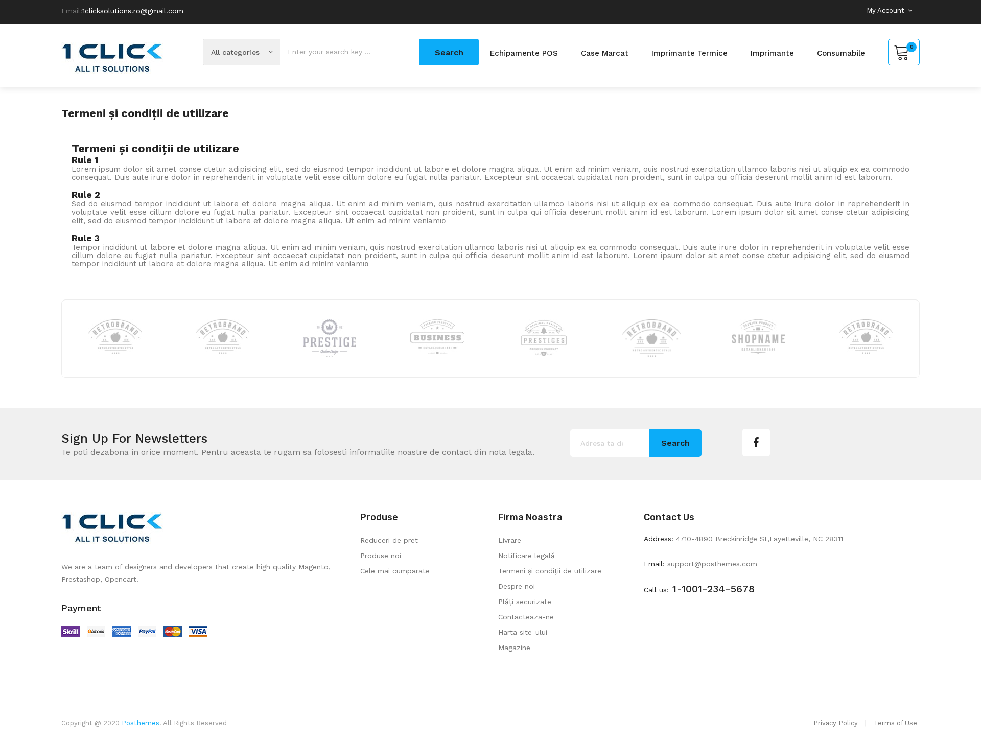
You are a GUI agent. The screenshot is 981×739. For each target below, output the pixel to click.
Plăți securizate (524, 601)
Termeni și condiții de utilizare (549, 571)
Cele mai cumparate (395, 571)
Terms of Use (895, 723)
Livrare (509, 540)
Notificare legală (526, 555)
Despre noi (516, 586)
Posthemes (140, 723)
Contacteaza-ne (526, 617)
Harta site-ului (522, 632)
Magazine (514, 647)
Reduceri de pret (389, 540)
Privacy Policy (835, 723)
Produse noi (380, 555)
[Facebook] (756, 442)
